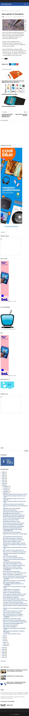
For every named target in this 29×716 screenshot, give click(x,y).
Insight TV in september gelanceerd (12, 592)
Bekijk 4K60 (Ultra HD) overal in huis (11, 513)
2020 (3, 481)
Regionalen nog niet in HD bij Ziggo (11, 508)
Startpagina (3, 661)
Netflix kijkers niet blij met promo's (11, 521)
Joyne (6, 10)
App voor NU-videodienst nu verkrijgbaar (13, 614)
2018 (3, 485)
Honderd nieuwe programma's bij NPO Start (13, 516)
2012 (3, 655)
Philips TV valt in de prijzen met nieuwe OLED (14, 565)
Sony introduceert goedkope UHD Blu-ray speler (14, 594)
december (5, 486)
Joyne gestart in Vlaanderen (10, 626)
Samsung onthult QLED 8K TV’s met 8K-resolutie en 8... (15, 506)
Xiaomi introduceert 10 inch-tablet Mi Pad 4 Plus (14, 573)
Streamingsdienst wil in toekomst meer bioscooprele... (12, 569)
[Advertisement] (14, 430)
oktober (5, 489)
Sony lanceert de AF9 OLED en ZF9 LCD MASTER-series (14, 629)
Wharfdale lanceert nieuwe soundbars (12, 567)
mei (4, 639)
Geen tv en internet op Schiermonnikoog (13, 557)
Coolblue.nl (3, 232)
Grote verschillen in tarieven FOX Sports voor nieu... (15, 600)
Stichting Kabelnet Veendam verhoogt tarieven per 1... (15, 606)
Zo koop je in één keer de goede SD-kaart (13, 602)
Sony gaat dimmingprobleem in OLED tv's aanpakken (13, 616)
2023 (3, 477)
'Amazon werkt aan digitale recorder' (12, 541)
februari (5, 644)
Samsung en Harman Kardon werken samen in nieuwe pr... (14, 560)
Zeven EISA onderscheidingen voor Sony (12, 563)
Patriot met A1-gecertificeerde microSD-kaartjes (15, 621)
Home (3, 10)
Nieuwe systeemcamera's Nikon (11, 519)
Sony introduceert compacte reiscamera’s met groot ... (14, 496)
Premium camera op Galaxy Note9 (11, 591)
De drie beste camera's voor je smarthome (13, 504)
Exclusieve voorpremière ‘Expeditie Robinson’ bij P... (15, 603)
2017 (3, 647)
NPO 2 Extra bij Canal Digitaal (10, 556)
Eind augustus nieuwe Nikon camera (12, 618)
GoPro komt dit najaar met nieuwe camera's (14, 599)
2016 (3, 649)
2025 (3, 473)
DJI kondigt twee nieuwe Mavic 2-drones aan (14, 515)
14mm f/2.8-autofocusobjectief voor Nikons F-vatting (14, 554)
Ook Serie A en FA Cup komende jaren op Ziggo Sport (14, 587)
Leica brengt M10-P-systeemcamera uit (12, 536)
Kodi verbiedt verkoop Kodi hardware (12, 562)
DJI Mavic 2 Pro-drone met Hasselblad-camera (14, 620)
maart (4, 642)
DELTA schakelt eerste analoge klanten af (13, 550)
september (6, 491)
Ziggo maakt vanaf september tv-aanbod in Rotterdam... (14, 631)
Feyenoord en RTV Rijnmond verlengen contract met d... (14, 545)
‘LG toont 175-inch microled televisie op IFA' (13, 518)
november (5, 488)
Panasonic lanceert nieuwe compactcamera (13, 523)
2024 (3, 475)
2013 (3, 654)
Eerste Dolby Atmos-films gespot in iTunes (13, 595)
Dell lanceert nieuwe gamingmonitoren (12, 527)
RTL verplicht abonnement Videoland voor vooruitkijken (13, 584)
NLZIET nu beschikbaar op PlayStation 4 (12, 574)
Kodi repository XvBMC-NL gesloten (11, 582)
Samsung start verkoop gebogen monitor (13, 511)
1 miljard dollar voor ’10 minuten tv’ (11, 589)
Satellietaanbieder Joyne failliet (9, 94)
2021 (3, 480)
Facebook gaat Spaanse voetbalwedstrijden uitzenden (13, 578)
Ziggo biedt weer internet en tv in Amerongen (14, 580)
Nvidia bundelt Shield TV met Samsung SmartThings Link (12, 530)
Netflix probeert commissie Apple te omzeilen (14, 543)
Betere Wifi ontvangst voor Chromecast (12, 538)
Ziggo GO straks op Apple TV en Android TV (13, 539)
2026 (3, 472)
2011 (3, 657)
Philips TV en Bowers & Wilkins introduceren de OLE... (14, 502)
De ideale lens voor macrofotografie (12, 532)
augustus (5, 492)
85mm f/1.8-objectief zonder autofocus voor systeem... (14, 499)
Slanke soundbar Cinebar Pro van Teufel (12, 611)
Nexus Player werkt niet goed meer (11, 571)
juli (4, 636)
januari (5, 645)
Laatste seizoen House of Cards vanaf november (15, 576)
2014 (3, 652)
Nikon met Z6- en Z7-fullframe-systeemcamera (14, 551)
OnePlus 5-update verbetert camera (12, 633)
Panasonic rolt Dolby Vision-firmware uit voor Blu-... (15, 494)
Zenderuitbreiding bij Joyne (8, 106)
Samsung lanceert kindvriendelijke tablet (13, 623)
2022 (3, 478)
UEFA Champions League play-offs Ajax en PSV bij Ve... (15, 548)
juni (4, 637)
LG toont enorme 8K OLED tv (10, 510)
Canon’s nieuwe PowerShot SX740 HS (12, 612)
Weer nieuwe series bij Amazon (10, 625)
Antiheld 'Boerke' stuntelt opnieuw (15, 676)
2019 (3, 483)
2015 (3, 651)
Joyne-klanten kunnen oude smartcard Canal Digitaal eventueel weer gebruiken (13, 81)
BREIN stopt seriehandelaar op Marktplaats (13, 526)
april (4, 640)
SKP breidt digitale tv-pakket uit (11, 597)
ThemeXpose (16, 714)
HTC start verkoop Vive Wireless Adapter (13, 524)
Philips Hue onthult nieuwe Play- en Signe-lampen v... (15, 534)
